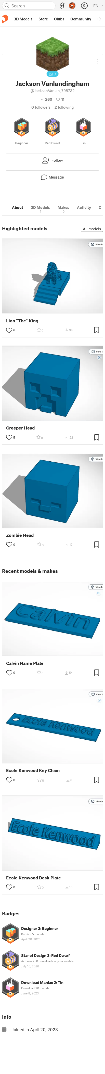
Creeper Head (20, 427)
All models (92, 228)
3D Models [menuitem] (23, 19)
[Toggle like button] (9, 330)
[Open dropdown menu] (98, 59)
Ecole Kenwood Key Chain (33, 770)
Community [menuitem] (80, 19)
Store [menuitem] (43, 19)
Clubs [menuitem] (59, 19)
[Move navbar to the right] (100, 19)
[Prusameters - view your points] (72, 5)
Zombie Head (20, 535)
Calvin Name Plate (25, 663)
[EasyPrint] (62, 5)
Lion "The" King (22, 320)
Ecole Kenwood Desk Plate (33, 877)
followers (40, 107)
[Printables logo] (5, 19)
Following (64, 107)
